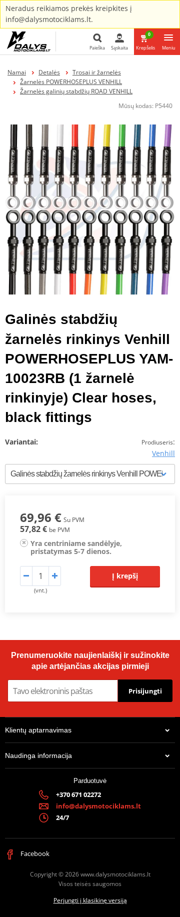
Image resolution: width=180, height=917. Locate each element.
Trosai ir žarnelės (96, 72)
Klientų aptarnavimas (38, 730)
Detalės (49, 72)
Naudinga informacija (38, 756)
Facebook (34, 853)
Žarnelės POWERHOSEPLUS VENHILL (71, 82)
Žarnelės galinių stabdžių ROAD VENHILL (76, 91)
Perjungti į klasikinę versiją (90, 900)
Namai (17, 72)
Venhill (163, 453)
